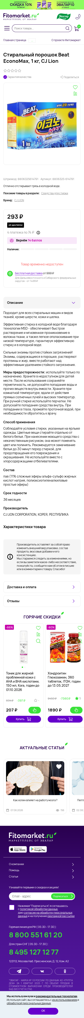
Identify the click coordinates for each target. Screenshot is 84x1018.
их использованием (64, 1000)
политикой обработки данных (39, 909)
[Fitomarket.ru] (21, 16)
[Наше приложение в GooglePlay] (38, 849)
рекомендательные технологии (56, 996)
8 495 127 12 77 (34, 952)
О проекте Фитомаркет (66, 40)
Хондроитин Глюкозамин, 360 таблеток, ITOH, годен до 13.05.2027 (64, 679)
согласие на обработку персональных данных (45, 914)
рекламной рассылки (61, 916)
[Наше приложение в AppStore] (18, 849)
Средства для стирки (54, 193)
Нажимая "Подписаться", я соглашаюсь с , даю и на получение (46, 911)
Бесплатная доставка (29, 273)
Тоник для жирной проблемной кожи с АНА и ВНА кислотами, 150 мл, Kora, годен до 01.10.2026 (22, 681)
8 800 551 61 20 (35, 934)
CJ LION (19, 200)
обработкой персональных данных (29, 1003)
